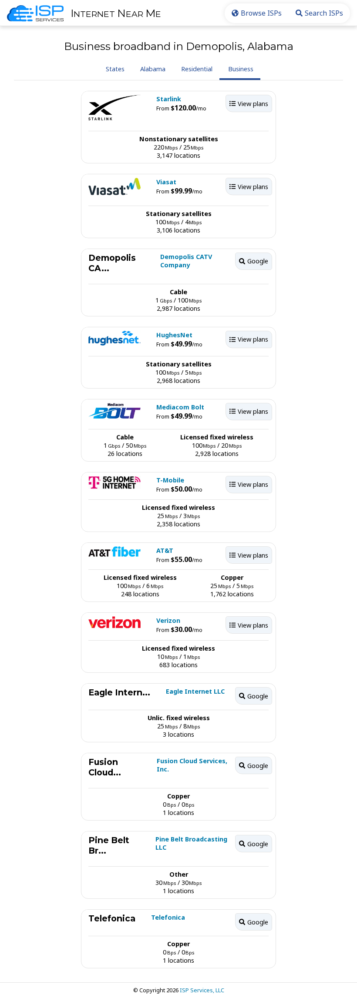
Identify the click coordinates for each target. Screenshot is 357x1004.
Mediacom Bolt (180, 407)
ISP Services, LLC (202, 990)
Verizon (168, 620)
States (115, 69)
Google (257, 261)
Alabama (152, 69)
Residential (196, 69)
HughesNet (174, 335)
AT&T (164, 550)
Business (240, 69)
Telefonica (168, 917)
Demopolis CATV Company (186, 261)
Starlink (168, 99)
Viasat (166, 182)
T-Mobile (170, 480)
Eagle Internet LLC (195, 691)
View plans (253, 104)
